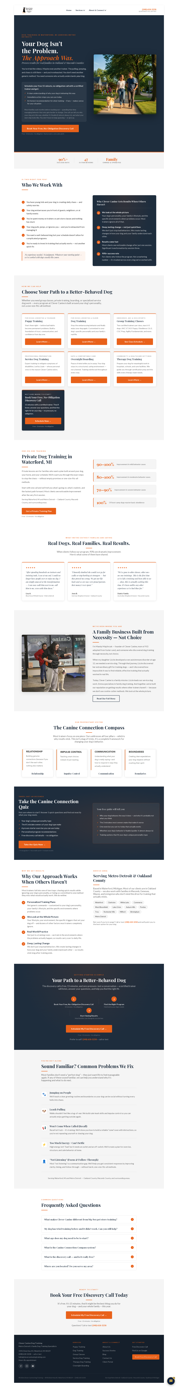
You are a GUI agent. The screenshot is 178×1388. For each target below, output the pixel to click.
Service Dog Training (81, 1358)
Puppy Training (79, 1347)
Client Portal (108, 1362)
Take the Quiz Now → (35, 844)
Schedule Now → (43, 421)
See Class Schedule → (135, 342)
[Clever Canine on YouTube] (33, 1366)
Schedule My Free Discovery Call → (89, 1028)
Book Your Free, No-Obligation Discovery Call (50, 128)
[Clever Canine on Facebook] (21, 1366)
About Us (106, 1347)
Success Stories (109, 1350)
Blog (104, 1354)
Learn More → (43, 342)
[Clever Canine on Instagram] (27, 1366)
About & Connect (96, 10)
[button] (171, 1381)
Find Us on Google (139, 1350)
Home (68, 10)
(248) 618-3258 (149, 9)
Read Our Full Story (106, 698)
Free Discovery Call (140, 1347)
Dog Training (78, 1350)
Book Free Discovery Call (146, 1357)
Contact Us (107, 1358)
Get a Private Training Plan (39, 511)
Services (79, 10)
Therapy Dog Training (82, 1362)
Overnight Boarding (81, 1365)
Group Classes (79, 1354)
